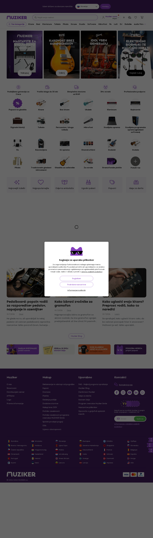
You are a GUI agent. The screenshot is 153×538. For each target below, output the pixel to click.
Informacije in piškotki (76, 290)
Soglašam (76, 278)
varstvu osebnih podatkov (91, 271)
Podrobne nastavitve (76, 284)
